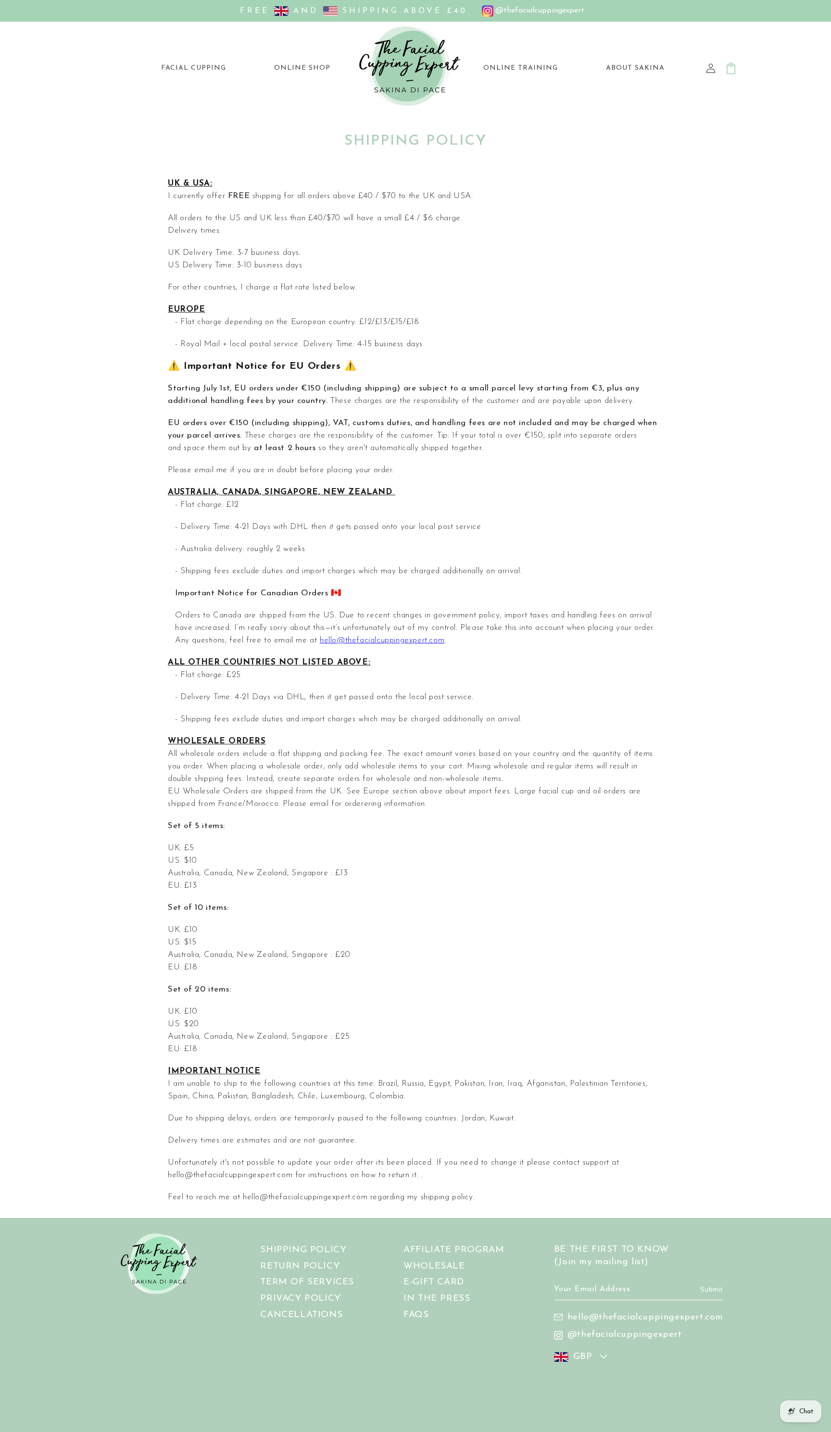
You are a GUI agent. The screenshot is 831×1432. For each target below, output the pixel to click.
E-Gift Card (433, 1282)
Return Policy (300, 1266)
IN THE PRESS (436, 1299)
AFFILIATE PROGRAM (453, 1250)
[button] (302, 68)
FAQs (415, 1315)
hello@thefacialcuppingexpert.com (382, 640)
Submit (711, 1289)
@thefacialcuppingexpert (624, 1334)
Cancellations (301, 1315)
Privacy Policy (300, 1299)
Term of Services (307, 1282)
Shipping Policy (303, 1250)
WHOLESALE (434, 1266)
